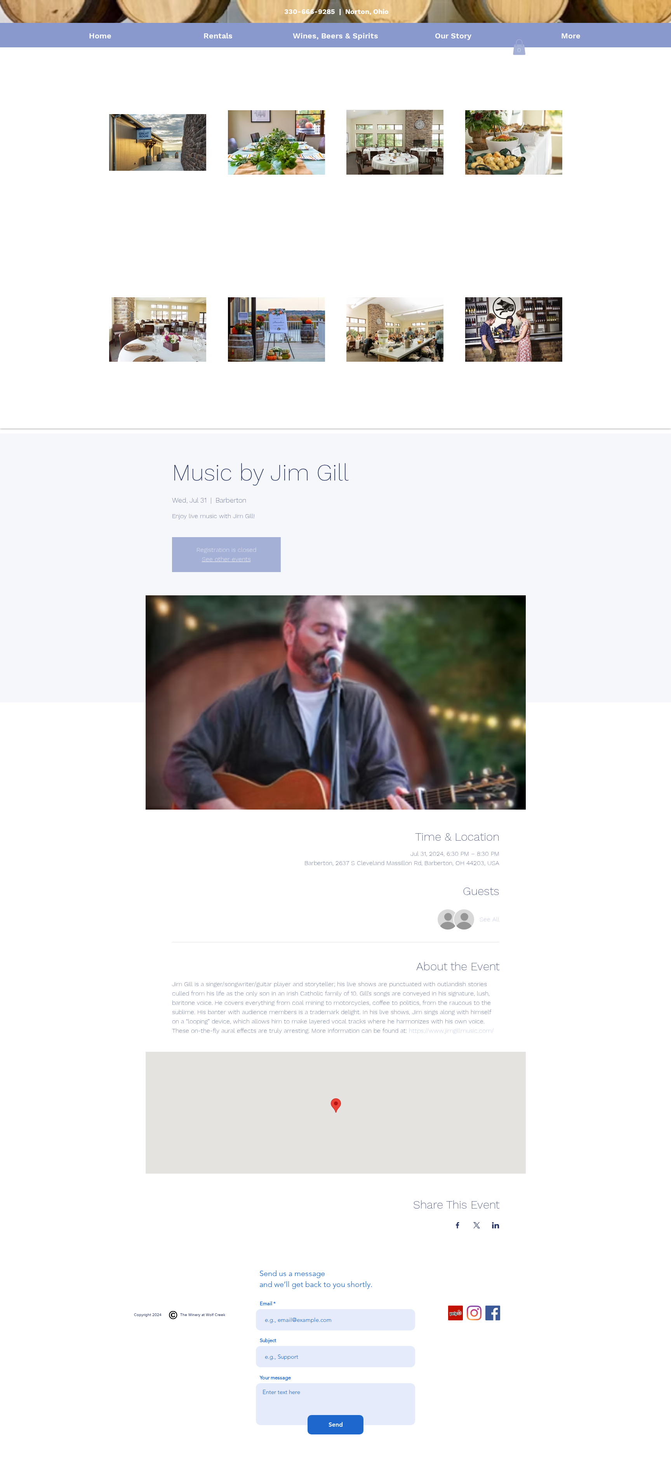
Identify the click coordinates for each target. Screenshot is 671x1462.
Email (266, 1303)
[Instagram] (474, 1313)
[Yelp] (455, 1313)
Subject (268, 1340)
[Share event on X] (476, 1225)
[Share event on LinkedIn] (495, 1225)
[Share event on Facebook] (457, 1225)
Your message (275, 1377)
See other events (226, 559)
